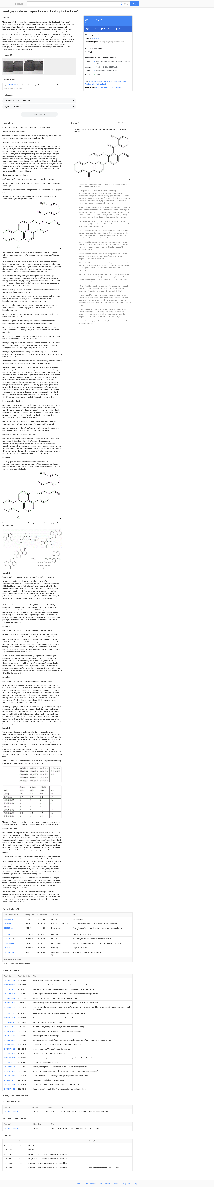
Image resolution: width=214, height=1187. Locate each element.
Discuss (118, 87)
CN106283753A (9, 994)
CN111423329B (9, 1040)
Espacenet (99, 87)
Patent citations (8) (95, 82)
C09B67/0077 (11, 85)
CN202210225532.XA (11, 1111)
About (79, 1184)
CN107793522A (9, 1058)
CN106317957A (9, 1018)
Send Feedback (90, 1184)
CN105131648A (9, 1036)
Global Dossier (109, 87)
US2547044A (9, 923)
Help (135, 1184)
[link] (32, 85)
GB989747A (8, 939)
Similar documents (119, 82)
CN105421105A (9, 989)
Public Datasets (104, 1184)
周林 (93, 38)
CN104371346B (9, 1049)
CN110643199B (9, 1027)
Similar (120, 29)
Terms (116, 1184)
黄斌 (97, 38)
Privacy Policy (126, 1184)
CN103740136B (9, 980)
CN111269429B (9, 1031)
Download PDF (93, 29)
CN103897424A (9, 1080)
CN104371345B (9, 1084)
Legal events (107, 82)
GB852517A (8, 928)
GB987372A (8, 934)
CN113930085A (9, 1044)
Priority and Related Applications (96, 84)
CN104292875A (9, 1067)
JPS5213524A (9, 943)
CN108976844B (9, 1053)
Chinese (101, 35)
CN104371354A (9, 1076)
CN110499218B (9, 985)
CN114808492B (9, 1007)
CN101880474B (9, 1022)
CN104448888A (9, 952)
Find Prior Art (108, 29)
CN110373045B (9, 1089)
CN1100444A (9, 948)
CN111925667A (9, 1003)
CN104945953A (9, 1013)
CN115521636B (9, 1071)
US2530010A (9, 919)
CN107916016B (9, 1062)
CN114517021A (9, 998)
